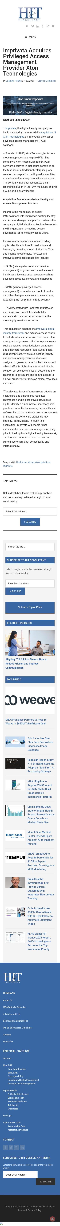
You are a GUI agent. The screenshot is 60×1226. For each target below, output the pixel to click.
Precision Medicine (17, 1101)
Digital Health (10, 1090)
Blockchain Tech (16, 1097)
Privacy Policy (34, 1210)
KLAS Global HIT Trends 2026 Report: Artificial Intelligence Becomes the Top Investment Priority (39, 941)
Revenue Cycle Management (22, 1083)
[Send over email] (21, 90)
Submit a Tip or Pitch (30, 607)
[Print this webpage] (26, 90)
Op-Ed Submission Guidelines (17, 1027)
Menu (32, 36)
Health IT (7, 1065)
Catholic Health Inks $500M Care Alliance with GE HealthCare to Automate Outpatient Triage (40, 916)
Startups (7, 1115)
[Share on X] (10, 90)
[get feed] (28, 26)
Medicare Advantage (18, 1129)
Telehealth (13, 1105)
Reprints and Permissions (15, 1020)
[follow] (33, 26)
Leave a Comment (47, 81)
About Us (7, 1000)
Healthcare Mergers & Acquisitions (33, 462)
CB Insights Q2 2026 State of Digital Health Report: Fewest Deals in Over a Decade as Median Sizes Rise (41, 814)
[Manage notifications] (52, 1219)
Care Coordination (17, 1068)
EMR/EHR (13, 1072)
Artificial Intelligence (18, 1094)
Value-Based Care (11, 1122)
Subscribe (8, 1041)
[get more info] (54, 26)
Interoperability (15, 1076)
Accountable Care (16, 1126)
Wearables (13, 1108)
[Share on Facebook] (15, 90)
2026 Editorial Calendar (14, 1007)
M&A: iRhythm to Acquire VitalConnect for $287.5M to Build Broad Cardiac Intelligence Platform (40, 789)
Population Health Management (23, 1079)
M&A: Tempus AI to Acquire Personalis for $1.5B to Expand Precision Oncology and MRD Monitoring (41, 861)
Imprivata (10, 128)
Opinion (7, 1058)
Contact (7, 1034)
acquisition (46, 132)
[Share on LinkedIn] (5, 90)
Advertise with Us (11, 1013)
